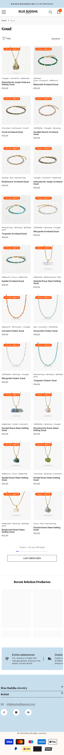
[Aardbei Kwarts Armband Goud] (47, 110)
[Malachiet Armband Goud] (47, 60)
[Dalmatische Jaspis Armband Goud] (47, 159)
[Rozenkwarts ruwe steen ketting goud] (47, 406)
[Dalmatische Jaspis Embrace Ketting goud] (16, 60)
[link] (16, 631)
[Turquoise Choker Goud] (47, 356)
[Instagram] (16, 712)
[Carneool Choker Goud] (16, 309)
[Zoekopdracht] (50, 12)
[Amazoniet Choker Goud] (47, 309)
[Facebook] (4, 712)
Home (4, 20)
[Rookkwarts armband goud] (16, 159)
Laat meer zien (32, 558)
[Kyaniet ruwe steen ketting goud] (16, 406)
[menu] (4, 12)
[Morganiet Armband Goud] (47, 209)
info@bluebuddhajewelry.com (20, 704)
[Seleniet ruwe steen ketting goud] (47, 259)
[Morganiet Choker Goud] (16, 356)
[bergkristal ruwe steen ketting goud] (16, 505)
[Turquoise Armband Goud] (16, 209)
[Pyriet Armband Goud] (16, 110)
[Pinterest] (28, 712)
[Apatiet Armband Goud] (16, 259)
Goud (12, 20)
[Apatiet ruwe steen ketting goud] (16, 456)
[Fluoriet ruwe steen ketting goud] (47, 505)
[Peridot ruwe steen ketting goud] (47, 456)
